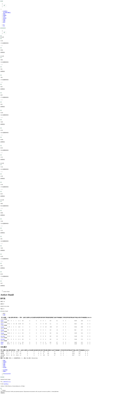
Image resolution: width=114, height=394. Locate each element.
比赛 (4, 314)
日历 (4, 16)
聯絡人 (9, 12)
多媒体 (4, 15)
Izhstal (2, 320)
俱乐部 (4, 18)
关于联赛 (5, 12)
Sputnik (2, 326)
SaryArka (3, 336)
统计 (4, 22)
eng (4, 25)
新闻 (4, 13)
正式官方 (5, 11)
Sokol (2, 343)
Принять (2, 392)
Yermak (2, 330)
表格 (4, 20)
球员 (4, 19)
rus (3, 24)
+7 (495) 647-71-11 (6, 381)
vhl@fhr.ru (6, 383)
